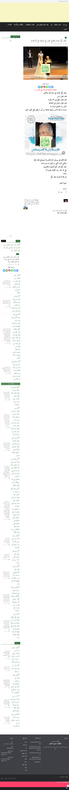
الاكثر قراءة (10, 384)
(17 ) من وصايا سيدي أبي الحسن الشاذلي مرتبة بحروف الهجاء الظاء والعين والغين (6, 702)
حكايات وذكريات (18, 24)
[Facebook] (52, 87)
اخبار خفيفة (57, 24)
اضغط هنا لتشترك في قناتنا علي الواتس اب (46, 89)
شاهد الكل (3, 241)
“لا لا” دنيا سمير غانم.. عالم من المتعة (7, 667)
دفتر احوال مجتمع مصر (43, 24)
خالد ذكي (60, 192)
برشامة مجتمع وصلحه (37, 762)
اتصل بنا (6, 778)
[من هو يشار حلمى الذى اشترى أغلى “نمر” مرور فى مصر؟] (15, 557)
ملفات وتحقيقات (29, 24)
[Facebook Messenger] (39, 87)
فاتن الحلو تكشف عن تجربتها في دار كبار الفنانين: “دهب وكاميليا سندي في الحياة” (6, 283)
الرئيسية (14, 778)
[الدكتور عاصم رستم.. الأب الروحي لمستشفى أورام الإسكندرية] (15, 720)
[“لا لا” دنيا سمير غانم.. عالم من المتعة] (15, 668)
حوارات (17, 254)
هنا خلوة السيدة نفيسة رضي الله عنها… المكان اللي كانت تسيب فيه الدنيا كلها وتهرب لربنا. (35, 748)
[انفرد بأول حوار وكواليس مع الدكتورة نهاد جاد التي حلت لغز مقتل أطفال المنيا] (10, 247)
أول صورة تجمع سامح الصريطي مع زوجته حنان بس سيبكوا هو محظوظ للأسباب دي (6, 574)
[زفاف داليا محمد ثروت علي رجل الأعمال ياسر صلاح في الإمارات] (15, 542)
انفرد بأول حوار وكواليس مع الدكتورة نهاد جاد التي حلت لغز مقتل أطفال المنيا (11, 259)
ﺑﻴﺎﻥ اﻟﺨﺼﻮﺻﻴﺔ (10, 778)
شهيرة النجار (57, 43)
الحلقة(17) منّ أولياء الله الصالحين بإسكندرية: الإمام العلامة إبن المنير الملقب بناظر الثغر (31, 203)
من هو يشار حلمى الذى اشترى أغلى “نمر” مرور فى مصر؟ (6, 556)
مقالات (10, 24)
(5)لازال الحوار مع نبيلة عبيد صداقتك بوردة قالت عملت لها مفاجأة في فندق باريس (6, 303)
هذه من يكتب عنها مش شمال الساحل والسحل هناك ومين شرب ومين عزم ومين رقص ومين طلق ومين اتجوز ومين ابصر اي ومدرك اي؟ (7, 419)
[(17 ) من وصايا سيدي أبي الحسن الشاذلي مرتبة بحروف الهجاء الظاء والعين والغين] (15, 703)
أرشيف (25, 767)
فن (51, 24)
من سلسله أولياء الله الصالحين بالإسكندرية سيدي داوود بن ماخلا (35, 758)
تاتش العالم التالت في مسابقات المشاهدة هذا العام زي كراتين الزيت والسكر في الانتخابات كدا (6, 682)
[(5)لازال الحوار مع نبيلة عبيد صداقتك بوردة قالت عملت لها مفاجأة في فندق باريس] (15, 303)
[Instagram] (44, 87)
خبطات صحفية (24, 765)
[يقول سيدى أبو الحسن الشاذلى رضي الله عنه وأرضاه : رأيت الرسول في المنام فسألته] (15, 655)
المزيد (65, 29)
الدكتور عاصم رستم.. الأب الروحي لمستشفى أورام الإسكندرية (6, 719)
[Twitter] (49, 87)
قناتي (26, 770)
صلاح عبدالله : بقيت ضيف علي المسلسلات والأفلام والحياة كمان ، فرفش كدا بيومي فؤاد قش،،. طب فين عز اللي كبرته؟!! (6, 598)
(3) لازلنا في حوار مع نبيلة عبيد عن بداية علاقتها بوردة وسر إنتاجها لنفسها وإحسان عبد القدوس (6, 369)
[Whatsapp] (47, 87)
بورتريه (65, 24)
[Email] (41, 87)
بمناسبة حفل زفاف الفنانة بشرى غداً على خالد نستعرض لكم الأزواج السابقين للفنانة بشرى (6, 445)
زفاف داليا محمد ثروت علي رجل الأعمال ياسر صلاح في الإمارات (7, 541)
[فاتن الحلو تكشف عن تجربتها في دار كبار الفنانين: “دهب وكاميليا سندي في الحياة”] (15, 284)
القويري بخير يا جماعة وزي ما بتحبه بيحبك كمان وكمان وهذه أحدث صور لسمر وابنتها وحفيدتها (6, 395)
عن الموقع (2, 778)
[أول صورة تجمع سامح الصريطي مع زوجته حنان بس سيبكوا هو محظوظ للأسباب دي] (15, 575)
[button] (63, 29)
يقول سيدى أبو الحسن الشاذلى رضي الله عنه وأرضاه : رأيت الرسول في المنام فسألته (6, 653)
